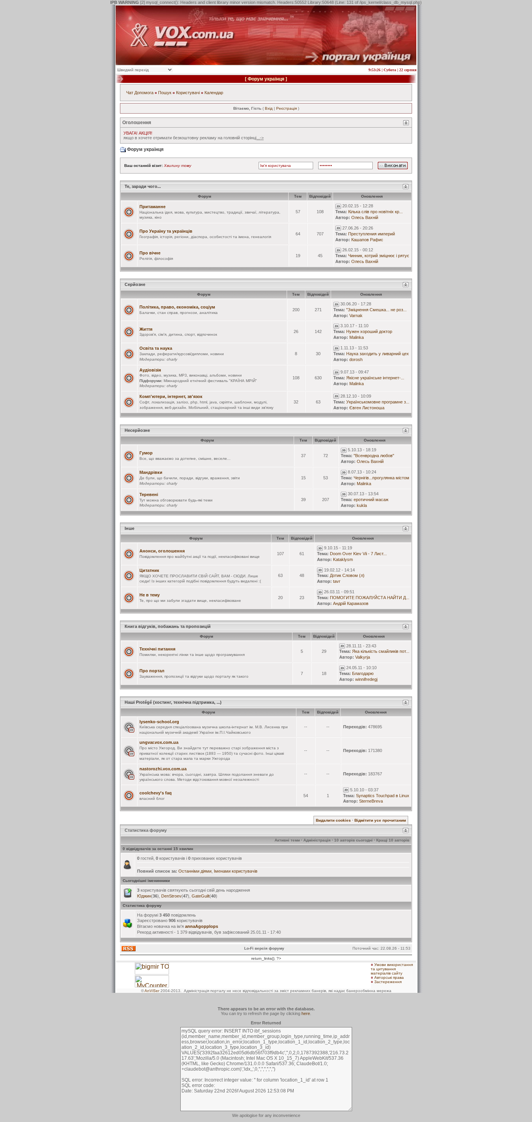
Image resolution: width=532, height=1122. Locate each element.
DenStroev (171, 896)
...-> (260, 137)
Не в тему (149, 595)
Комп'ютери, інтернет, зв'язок (171, 396)
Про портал (151, 670)
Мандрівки (150, 472)
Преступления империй (371, 233)
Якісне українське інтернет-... (375, 377)
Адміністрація (317, 840)
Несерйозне (137, 430)
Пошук (164, 92)
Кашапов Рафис (367, 239)
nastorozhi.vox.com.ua (163, 768)
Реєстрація (286, 108)
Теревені (148, 494)
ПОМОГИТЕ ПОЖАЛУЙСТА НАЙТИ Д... (369, 597)
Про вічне (149, 253)
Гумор (146, 453)
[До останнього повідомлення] (338, 205)
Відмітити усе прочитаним (380, 820)
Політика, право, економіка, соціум (177, 307)
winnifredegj (366, 679)
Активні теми (287, 840)
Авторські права (389, 977)
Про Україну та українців (165, 231)
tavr (336, 581)
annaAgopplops (201, 926)
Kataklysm (343, 559)
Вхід (269, 108)
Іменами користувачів (235, 871)
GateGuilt (201, 896)
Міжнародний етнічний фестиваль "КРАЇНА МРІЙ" (210, 381)
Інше (129, 528)
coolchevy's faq (155, 793)
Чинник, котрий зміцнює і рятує (378, 255)
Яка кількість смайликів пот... (380, 651)
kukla (362, 505)
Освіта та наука (155, 348)
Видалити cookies (333, 820)
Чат (129, 92)
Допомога (143, 92)
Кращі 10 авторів (392, 840)
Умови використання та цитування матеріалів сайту (392, 968)
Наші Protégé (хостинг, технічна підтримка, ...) (173, 702)
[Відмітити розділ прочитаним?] (129, 211)
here (305, 1013)
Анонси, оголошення (162, 551)
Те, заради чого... (143, 186)
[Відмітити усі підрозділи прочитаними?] (129, 377)
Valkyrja (362, 657)
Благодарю (362, 673)
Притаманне (152, 206)
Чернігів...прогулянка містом (381, 477)
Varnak (356, 315)
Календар (213, 92)
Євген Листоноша (366, 407)
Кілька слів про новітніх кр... (375, 211)
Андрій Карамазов (350, 603)
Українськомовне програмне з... (377, 402)
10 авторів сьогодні (353, 840)
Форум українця (266, 79)
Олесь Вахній (364, 217)
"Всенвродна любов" (374, 455)
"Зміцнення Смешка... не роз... (376, 309)
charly (172, 359)
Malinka (356, 337)
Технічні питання (157, 649)
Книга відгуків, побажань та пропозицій (168, 626)
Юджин (144, 896)
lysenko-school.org (159, 721)
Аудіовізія (150, 370)
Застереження (388, 982)
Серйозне (135, 284)
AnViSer (151, 991)
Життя (145, 329)
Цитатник (149, 570)
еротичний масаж (371, 499)
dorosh (356, 359)
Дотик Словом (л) (347, 575)
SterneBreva (371, 801)
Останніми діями (194, 871)
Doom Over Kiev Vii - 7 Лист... (358, 553)
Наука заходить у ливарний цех (377, 353)
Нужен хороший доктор (369, 331)
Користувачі (188, 92)
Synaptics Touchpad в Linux (382, 795)
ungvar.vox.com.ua (158, 742)
